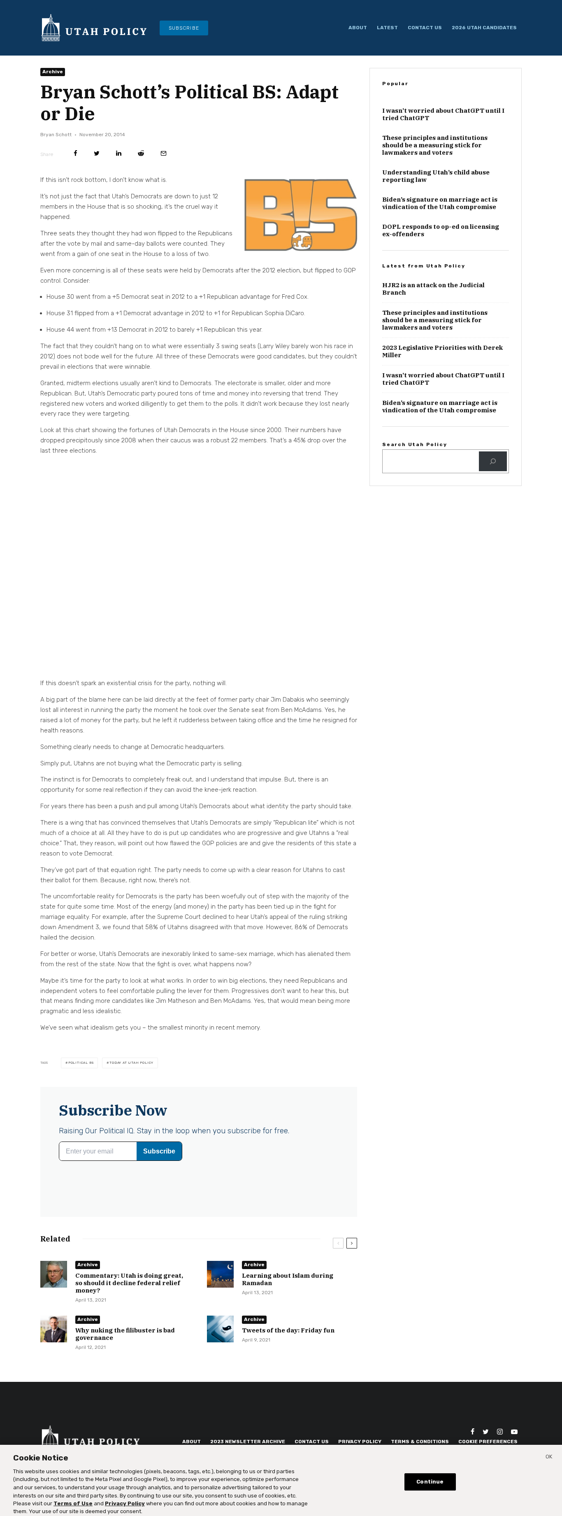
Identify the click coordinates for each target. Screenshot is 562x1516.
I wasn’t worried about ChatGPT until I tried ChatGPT (443, 114)
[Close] (549, 1454)
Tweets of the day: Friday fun (288, 1330)
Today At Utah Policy (131, 1063)
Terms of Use (73, 1500)
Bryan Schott (56, 134)
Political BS (81, 1063)
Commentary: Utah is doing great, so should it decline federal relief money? (129, 1283)
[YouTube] (514, 1431)
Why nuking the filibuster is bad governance (125, 1334)
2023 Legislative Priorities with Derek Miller (442, 351)
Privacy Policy (125, 1500)
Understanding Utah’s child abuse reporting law (436, 176)
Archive (52, 71)
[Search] (493, 461)
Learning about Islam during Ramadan (287, 1279)
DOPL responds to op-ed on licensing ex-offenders (440, 230)
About (357, 27)
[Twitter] (485, 1431)
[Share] (75, 153)
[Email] (163, 153)
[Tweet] (97, 153)
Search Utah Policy (414, 444)
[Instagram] (500, 1431)
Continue (430, 1478)
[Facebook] (472, 1431)
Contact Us (425, 27)
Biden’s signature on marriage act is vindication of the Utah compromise (439, 203)
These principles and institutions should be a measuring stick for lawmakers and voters (435, 145)
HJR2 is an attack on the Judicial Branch (433, 288)
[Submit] (141, 153)
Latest (387, 27)
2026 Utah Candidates (484, 27)
